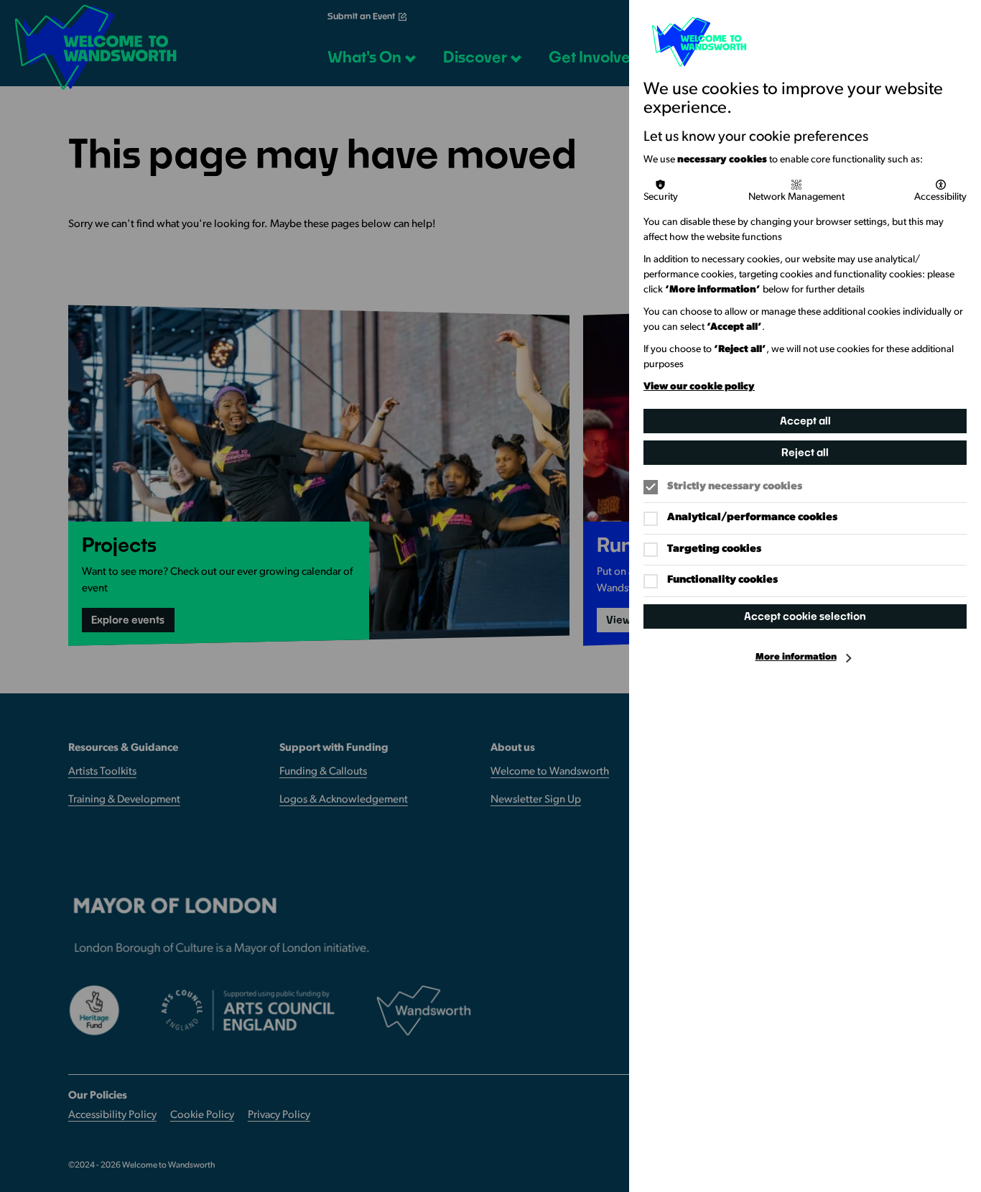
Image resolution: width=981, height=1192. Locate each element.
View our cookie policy (699, 387)
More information (796, 657)
